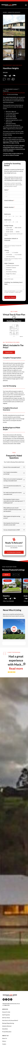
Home (5, 12)
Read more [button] (16, 668)
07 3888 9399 (6, 1005)
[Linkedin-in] (11, 999)
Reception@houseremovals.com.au (11, 1003)
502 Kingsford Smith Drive (14, 320)
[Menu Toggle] (26, 5)
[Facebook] (4, 999)
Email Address (11, 200)
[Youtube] (9, 999)
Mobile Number (12, 207)
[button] (14, 574)
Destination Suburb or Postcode (11, 239)
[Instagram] (6, 999)
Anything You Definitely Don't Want (13, 283)
